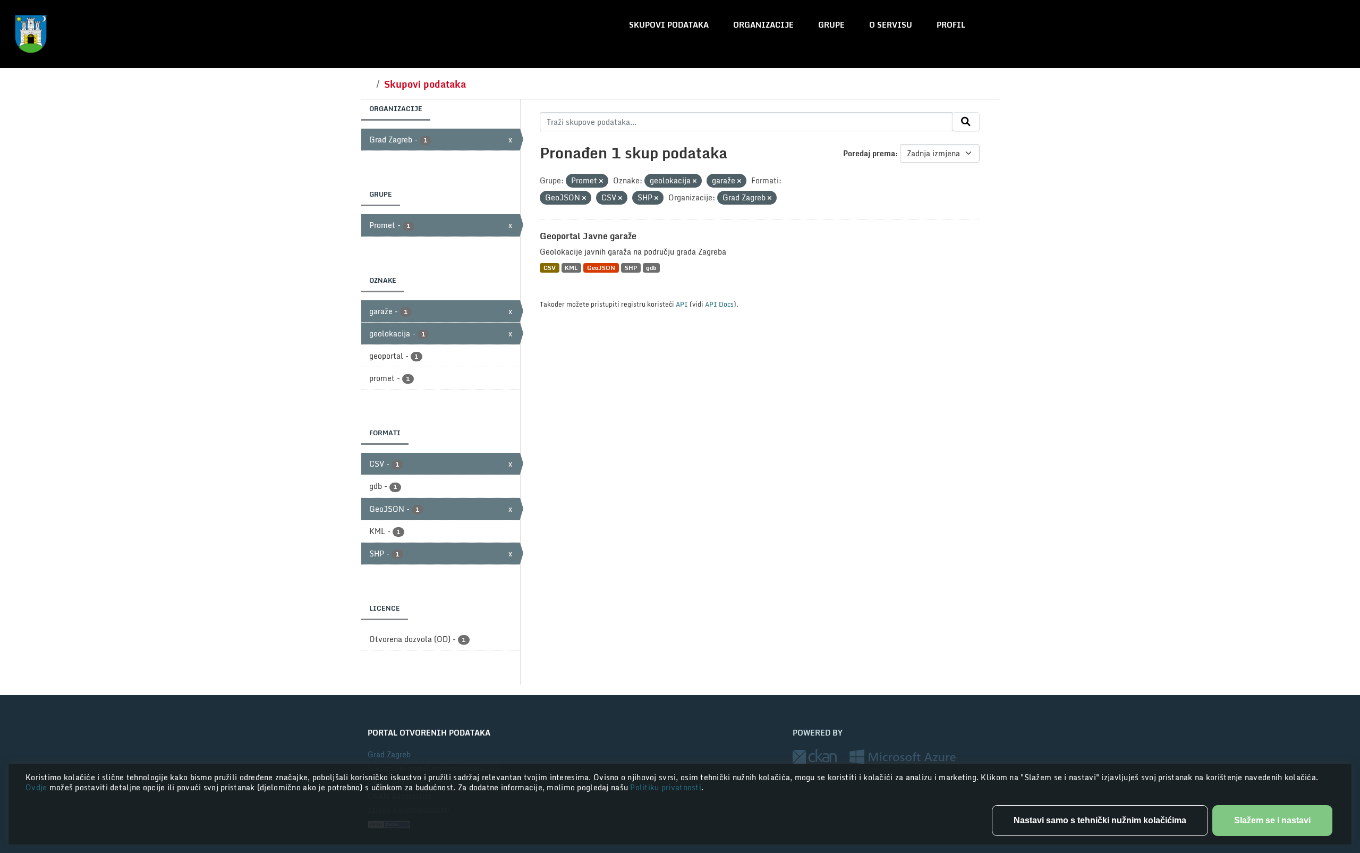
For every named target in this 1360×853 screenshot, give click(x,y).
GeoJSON (601, 267)
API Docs (719, 304)
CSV (549, 267)
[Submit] (966, 121)
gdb (651, 267)
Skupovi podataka (669, 25)
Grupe (831, 25)
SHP (631, 267)
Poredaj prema (869, 153)
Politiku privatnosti (665, 787)
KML (571, 267)
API (682, 304)
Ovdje (37, 787)
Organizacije (763, 25)
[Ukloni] (601, 181)
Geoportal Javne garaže (588, 236)
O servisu (890, 25)
